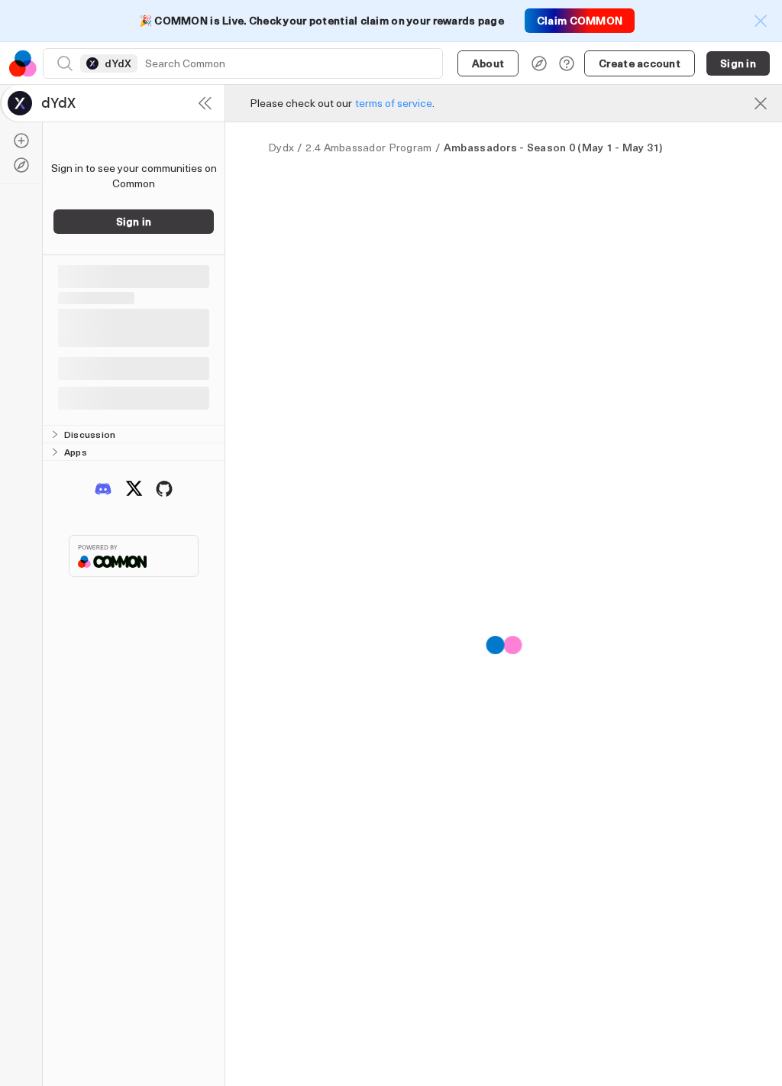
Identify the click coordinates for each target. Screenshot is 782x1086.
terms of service (393, 103)
